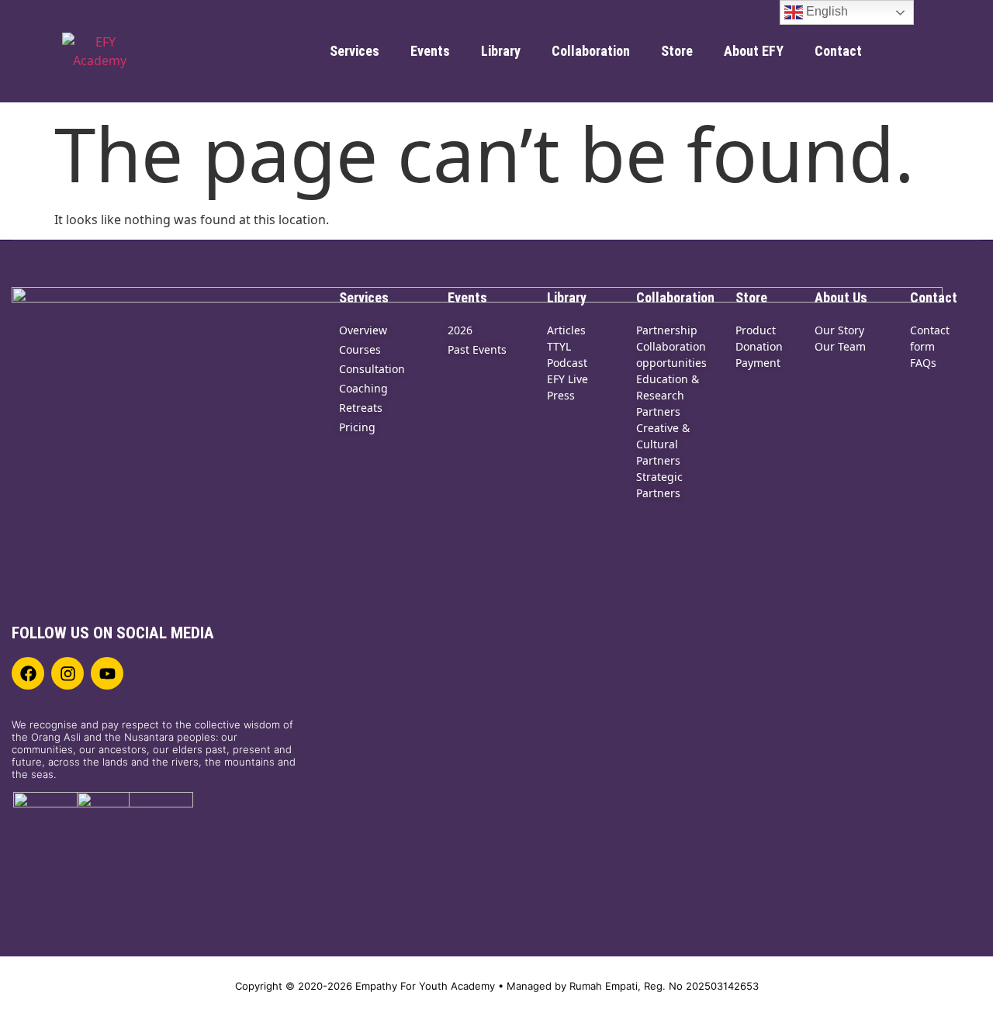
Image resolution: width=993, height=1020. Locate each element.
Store (677, 51)
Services (354, 51)
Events (430, 51)
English (825, 11)
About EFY (754, 51)
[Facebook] (28, 673)
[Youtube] (107, 673)
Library (501, 51)
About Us (841, 297)
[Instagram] (67, 673)
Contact (838, 51)
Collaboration (591, 51)
